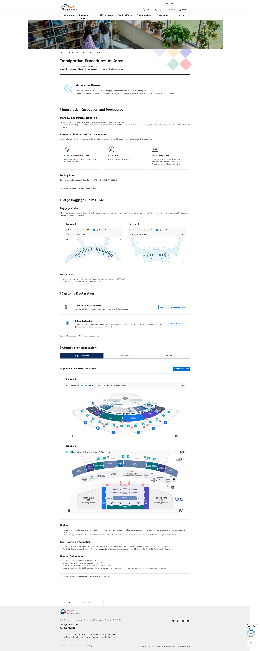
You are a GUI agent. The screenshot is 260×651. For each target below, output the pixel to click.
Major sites (87, 603)
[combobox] (177, 3)
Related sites (67, 603)
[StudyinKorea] (100, 8)
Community (162, 15)
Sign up (172, 10)
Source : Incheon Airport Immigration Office (78, 188)
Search (149, 10)
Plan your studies (84, 16)
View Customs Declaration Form (172, 307)
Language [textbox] (168, 3)
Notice (181, 15)
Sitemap (185, 10)
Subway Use (125, 356)
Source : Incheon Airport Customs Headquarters (79, 336)
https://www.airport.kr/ (100, 576)
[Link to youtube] (173, 621)
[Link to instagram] (178, 621)
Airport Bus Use (82, 356)
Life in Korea (106, 15)
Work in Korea (125, 15)
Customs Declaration (176, 324)
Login (160, 10)
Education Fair (144, 15)
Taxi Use (168, 356)
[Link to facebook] (183, 621)
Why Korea (69, 15)
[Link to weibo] (188, 621)
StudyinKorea (68, 8)
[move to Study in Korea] (61, 52)
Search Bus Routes (181, 369)
